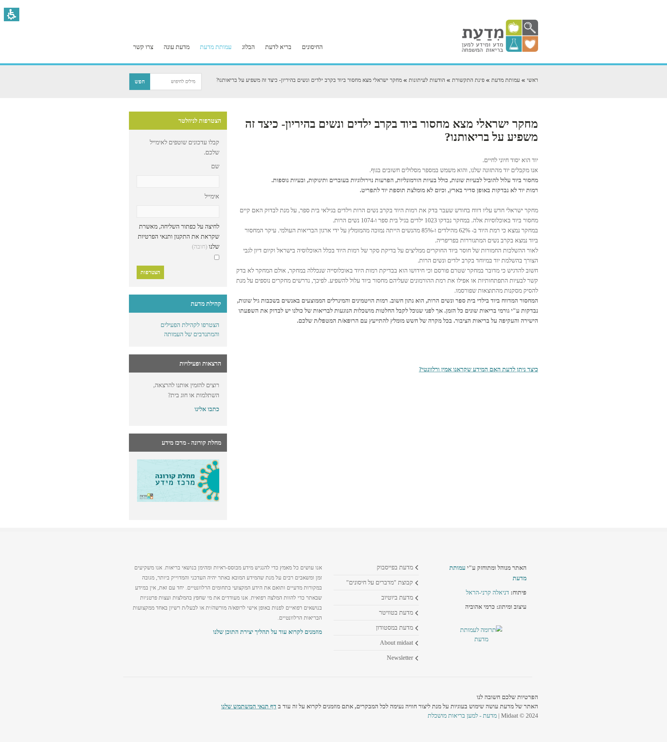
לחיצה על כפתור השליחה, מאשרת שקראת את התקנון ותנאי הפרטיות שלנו (178, 236)
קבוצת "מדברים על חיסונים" (379, 582)
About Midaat (396, 642)
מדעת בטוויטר (396, 612)
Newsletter (400, 657)
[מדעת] (500, 50)
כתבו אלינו (207, 409)
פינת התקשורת (468, 80)
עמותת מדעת (505, 80)
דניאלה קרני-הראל (487, 592)
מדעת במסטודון (394, 627)
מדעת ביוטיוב (397, 597)
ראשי (532, 80)
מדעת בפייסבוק (395, 567)
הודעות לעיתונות (427, 80)
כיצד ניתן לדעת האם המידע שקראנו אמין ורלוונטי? (478, 369)
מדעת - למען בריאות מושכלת (462, 715)
